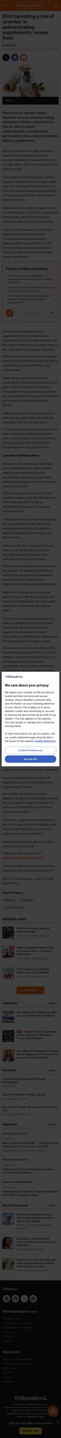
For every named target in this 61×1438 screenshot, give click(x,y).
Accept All (30, 759)
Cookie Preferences (30, 750)
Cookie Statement (45, 741)
